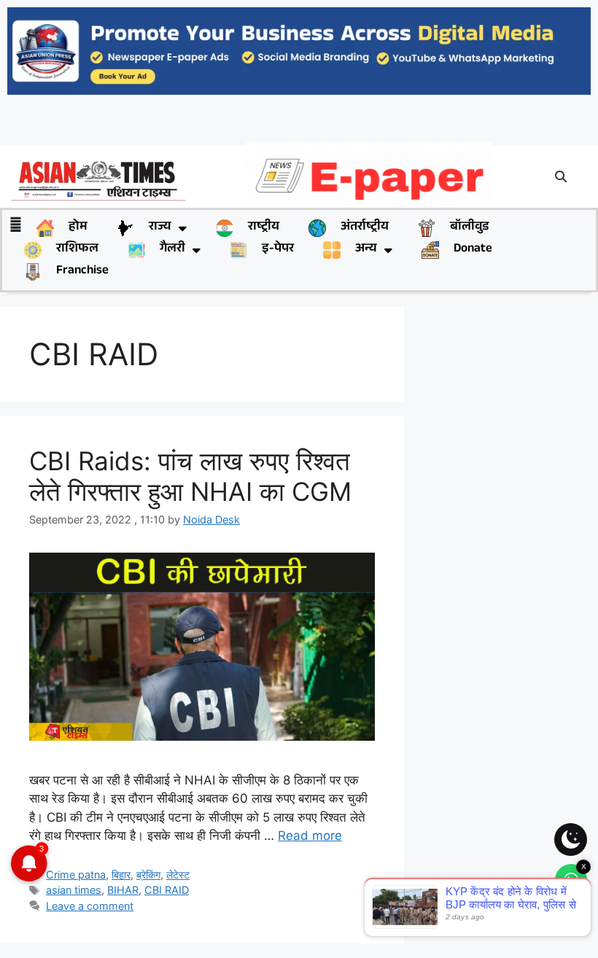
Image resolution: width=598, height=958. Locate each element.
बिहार (121, 874)
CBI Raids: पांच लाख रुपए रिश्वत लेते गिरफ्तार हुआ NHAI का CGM (190, 476)
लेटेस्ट (178, 874)
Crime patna (76, 874)
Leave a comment (89, 906)
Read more (310, 835)
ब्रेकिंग (148, 874)
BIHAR (123, 890)
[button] (561, 176)
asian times (73, 890)
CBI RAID (166, 890)
